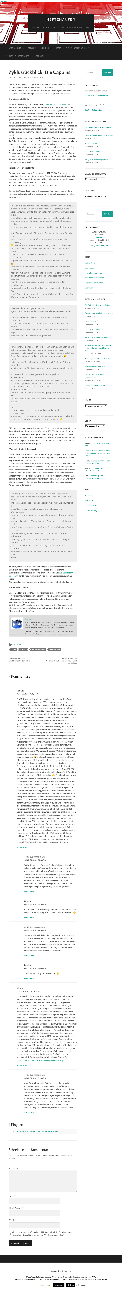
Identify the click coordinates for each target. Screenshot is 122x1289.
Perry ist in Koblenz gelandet (96, 159)
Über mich (39, 56)
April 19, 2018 (15, 78)
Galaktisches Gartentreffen (19, 659)
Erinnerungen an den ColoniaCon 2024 (97, 462)
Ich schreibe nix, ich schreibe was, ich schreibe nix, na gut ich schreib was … (98, 348)
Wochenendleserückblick (95, 385)
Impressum (31, 48)
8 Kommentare (41, 78)
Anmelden (89, 495)
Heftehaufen (61, 19)
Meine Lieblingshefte (51, 48)
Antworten (22, 847)
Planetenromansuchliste (78, 48)
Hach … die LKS (91, 143)
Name (12, 1196)
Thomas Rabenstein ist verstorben (99, 135)
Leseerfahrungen (38, 649)
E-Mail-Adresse (16, 1208)
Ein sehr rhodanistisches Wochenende (94, 375)
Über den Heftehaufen (19, 56)
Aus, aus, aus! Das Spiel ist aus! (97, 358)
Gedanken (24, 649)
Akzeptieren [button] (59, 1285)
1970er (13, 649)
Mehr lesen (80, 1285)
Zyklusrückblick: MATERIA (96, 366)
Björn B (20, 988)
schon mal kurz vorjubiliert (55, 104)
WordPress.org (91, 510)
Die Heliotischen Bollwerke (96, 95)
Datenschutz (15, 48)
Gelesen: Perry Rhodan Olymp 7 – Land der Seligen (61, 660)
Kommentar (14, 1168)
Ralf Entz (20, 690)
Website (12, 1220)
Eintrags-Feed (90, 500)
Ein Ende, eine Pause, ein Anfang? (98, 127)
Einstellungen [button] (45, 1285)
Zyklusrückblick (19, 644)
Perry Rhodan (54, 649)
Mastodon (4, 1)
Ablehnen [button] (70, 1285)
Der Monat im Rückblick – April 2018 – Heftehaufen (36, 1131)
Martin (27, 78)
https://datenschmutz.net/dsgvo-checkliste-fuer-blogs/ (40, 1060)
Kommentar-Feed (92, 505)
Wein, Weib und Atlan (94, 151)
